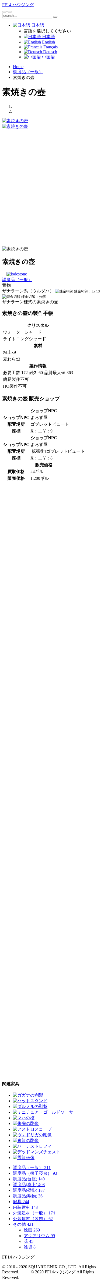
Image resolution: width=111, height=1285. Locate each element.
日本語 (37, 25)
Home (18, 66)
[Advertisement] (55, 185)
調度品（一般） (28, 71)
